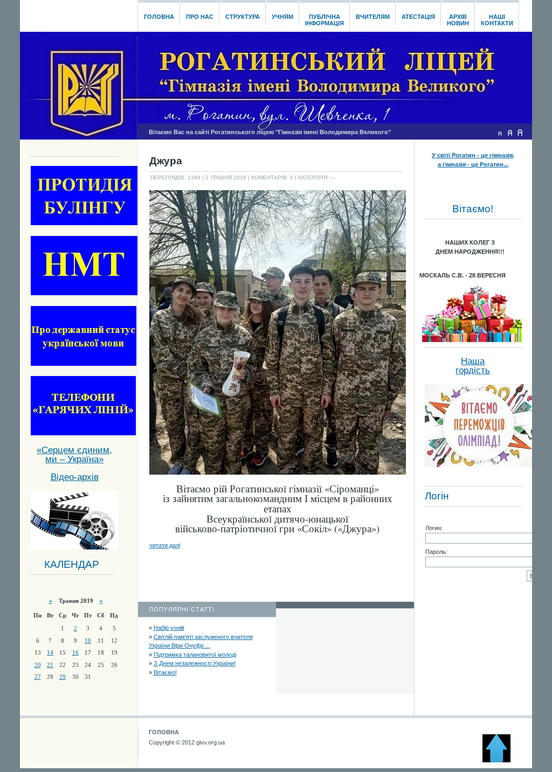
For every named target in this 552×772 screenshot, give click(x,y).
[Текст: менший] (499, 132)
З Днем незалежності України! (195, 663)
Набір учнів (169, 627)
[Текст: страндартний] (510, 132)
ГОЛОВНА (164, 732)
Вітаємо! (165, 672)
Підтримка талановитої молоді (195, 654)
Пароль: (436, 551)
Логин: (434, 528)
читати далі (164, 545)
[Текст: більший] (520, 132)
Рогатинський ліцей (78, 13)
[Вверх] (501, 760)
